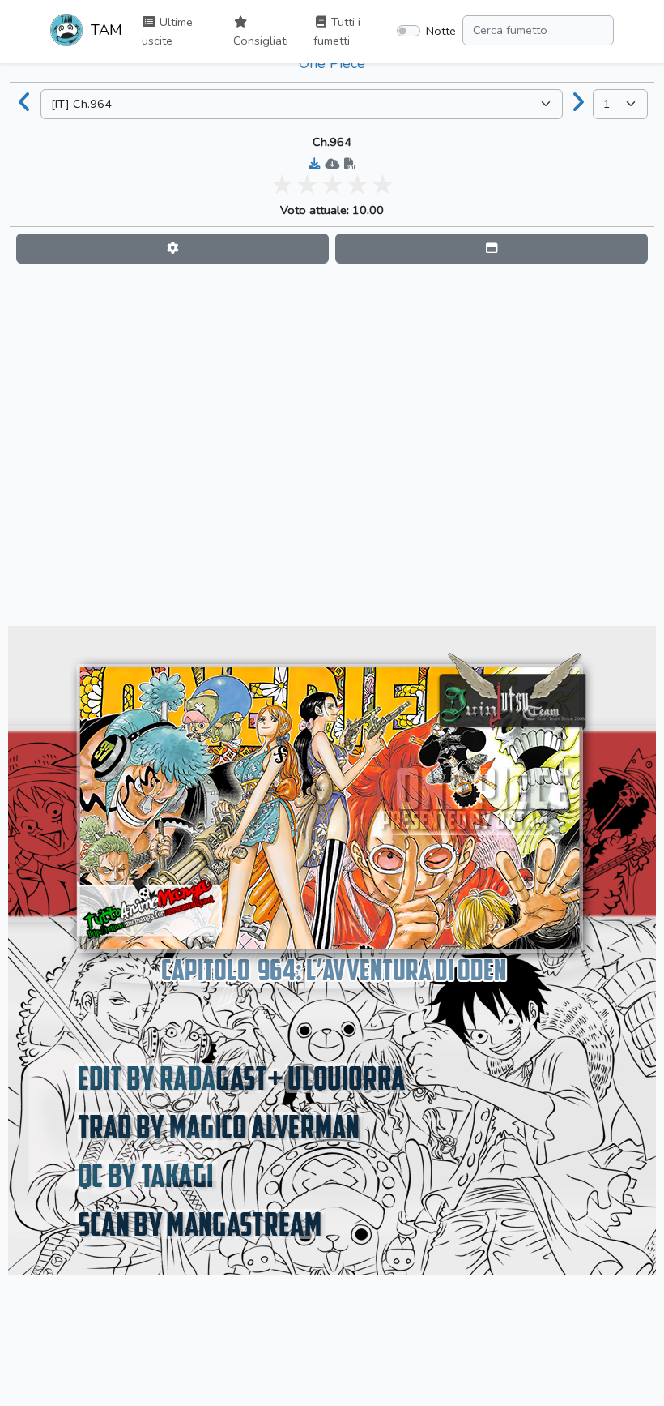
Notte (441, 31)
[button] (172, 249)
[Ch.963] (25, 103)
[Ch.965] (578, 103)
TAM (104, 30)
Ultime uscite (167, 31)
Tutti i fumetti (336, 31)
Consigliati (260, 40)
